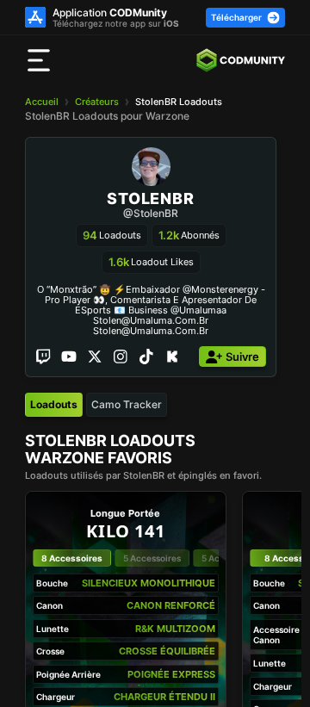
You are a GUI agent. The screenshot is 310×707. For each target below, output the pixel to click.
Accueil (42, 102)
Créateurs (97, 102)
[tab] (54, 405)
